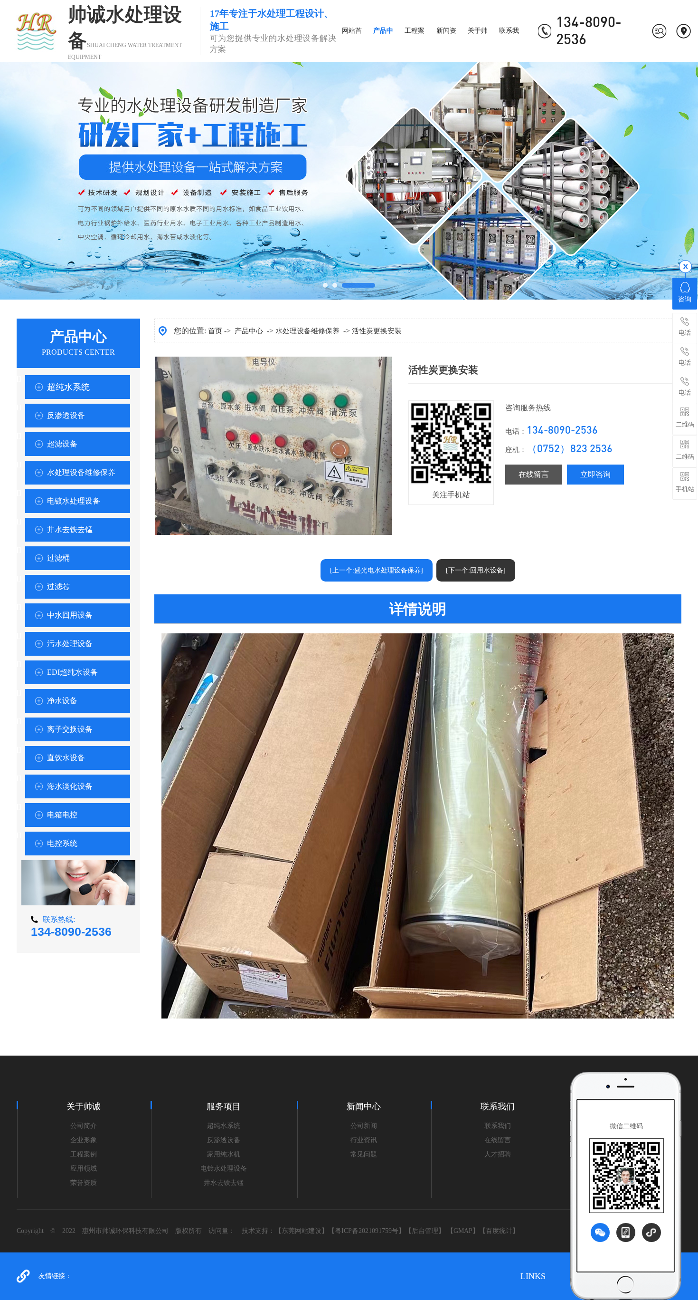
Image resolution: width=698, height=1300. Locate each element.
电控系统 (62, 843)
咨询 (684, 299)
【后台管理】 (425, 1230)
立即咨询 (595, 474)
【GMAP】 (463, 1230)
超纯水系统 (68, 387)
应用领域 (83, 1168)
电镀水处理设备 (73, 501)
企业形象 (83, 1140)
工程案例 (83, 1154)
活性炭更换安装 (377, 331)
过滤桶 (58, 558)
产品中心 (249, 331)
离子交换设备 (70, 729)
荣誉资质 (83, 1182)
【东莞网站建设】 (301, 1230)
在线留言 (534, 474)
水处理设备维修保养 (81, 472)
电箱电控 (62, 815)
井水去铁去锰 (70, 529)
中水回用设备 (70, 615)
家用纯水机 (223, 1154)
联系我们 (497, 1125)
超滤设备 (62, 444)
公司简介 (83, 1125)
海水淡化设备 (70, 786)
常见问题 (363, 1154)
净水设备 (62, 701)
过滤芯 (58, 586)
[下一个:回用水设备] (476, 570)
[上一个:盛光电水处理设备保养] (376, 570)
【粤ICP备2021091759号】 (366, 1230)
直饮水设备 (66, 758)
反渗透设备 (66, 415)
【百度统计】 (499, 1230)
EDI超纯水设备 (72, 672)
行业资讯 (363, 1140)
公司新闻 (363, 1125)
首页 (215, 331)
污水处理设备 (70, 644)
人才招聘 (497, 1154)
